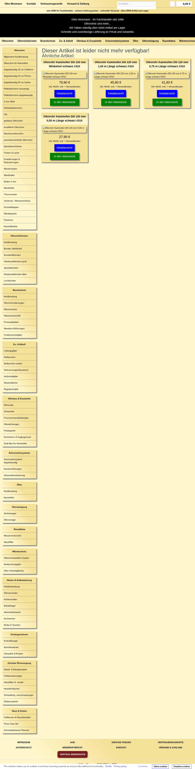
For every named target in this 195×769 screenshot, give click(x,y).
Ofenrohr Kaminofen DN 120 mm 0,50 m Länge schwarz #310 (64, 118)
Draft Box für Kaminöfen (15, 443)
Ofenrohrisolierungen (14, 303)
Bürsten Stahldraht (13, 248)
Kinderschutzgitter (12, 564)
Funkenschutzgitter (13, 335)
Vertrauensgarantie (51, 3)
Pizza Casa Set (11, 724)
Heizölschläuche (12, 688)
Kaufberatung (10, 242)
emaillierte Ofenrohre (14, 127)
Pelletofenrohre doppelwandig (18, 95)
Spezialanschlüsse (13, 146)
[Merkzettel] (172, 4)
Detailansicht (64, 93)
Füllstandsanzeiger (13, 676)
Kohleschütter (10, 599)
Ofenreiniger (10, 520)
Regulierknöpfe (11, 389)
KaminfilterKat (10, 226)
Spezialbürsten (11, 268)
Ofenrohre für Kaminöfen (16, 63)
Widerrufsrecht (72, 747)
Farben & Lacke (11, 153)
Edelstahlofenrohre (13, 108)
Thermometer (10, 194)
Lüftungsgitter (10, 351)
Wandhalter (9, 175)
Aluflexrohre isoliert (13, 363)
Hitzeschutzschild (12, 315)
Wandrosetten (10, 169)
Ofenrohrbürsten (19, 236)
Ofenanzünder (11, 593)
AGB (72, 742)
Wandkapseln (10, 213)
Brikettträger (10, 606)
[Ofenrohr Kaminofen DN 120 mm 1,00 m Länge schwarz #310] (115, 75)
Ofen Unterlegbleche (14, 570)
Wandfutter (9, 188)
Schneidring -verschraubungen (19, 695)
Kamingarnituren (19, 634)
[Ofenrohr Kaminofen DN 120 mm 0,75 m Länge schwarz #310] (167, 75)
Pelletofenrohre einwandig (16, 88)
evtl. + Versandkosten (70, 86)
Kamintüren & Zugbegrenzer (17, 437)
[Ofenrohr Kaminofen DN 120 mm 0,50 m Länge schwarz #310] (64, 129)
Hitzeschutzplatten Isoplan (16, 558)
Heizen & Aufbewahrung (19, 580)
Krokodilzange (11, 641)
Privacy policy (120, 766)
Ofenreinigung (19, 507)
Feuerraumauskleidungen (16, 418)
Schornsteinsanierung (14, 475)
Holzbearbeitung (12, 586)
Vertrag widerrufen (72, 754)
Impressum (23, 742)
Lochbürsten (10, 280)
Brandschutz (19, 290)
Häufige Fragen (121, 742)
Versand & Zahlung (78, 3)
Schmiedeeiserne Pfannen (16, 730)
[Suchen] (153, 4)
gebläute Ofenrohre (13, 121)
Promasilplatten (11, 322)
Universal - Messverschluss (17, 201)
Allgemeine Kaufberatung (16, 56)
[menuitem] (136, 5)
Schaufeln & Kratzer (13, 653)
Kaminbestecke (11, 647)
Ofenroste (8, 405)
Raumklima (19, 529)
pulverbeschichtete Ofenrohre (18, 140)
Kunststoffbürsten (12, 255)
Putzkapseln (10, 430)
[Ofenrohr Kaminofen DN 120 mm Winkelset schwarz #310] (64, 75)
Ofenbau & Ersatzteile (19, 398)
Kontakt (31, 3)
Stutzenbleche (11, 383)
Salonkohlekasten (12, 612)
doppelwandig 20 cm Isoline (17, 82)
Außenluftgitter (11, 376)
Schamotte (9, 411)
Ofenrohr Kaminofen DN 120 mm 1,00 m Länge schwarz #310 (116, 64)
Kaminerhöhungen (13, 469)
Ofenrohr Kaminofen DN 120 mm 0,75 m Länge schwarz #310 (167, 64)
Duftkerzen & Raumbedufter (17, 717)
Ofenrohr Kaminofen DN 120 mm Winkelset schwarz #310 (64, 64)
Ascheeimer (9, 618)
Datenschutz (24, 747)
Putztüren (8, 220)
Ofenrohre (19, 50)
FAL (6, 114)
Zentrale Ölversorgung (19, 663)
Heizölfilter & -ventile (13, 682)
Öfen (19, 485)
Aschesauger (10, 513)
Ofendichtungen (11, 424)
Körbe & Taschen (12, 625)
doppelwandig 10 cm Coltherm (18, 69)
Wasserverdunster (12, 535)
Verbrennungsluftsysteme (16, 370)
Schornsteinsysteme (19, 453)
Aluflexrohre (9, 357)
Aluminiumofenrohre (13, 133)
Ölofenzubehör (11, 701)
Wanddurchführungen (14, 328)
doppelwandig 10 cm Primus (17, 76)
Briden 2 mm (10, 181)
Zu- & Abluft (19, 344)
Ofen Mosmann (13, 3)
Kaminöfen (9, 497)
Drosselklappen (11, 207)
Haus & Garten (19, 711)
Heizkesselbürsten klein (15, 274)
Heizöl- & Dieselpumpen (15, 669)
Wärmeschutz (10, 309)
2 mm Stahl (9, 101)
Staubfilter (9, 542)
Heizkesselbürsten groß (15, 261)
